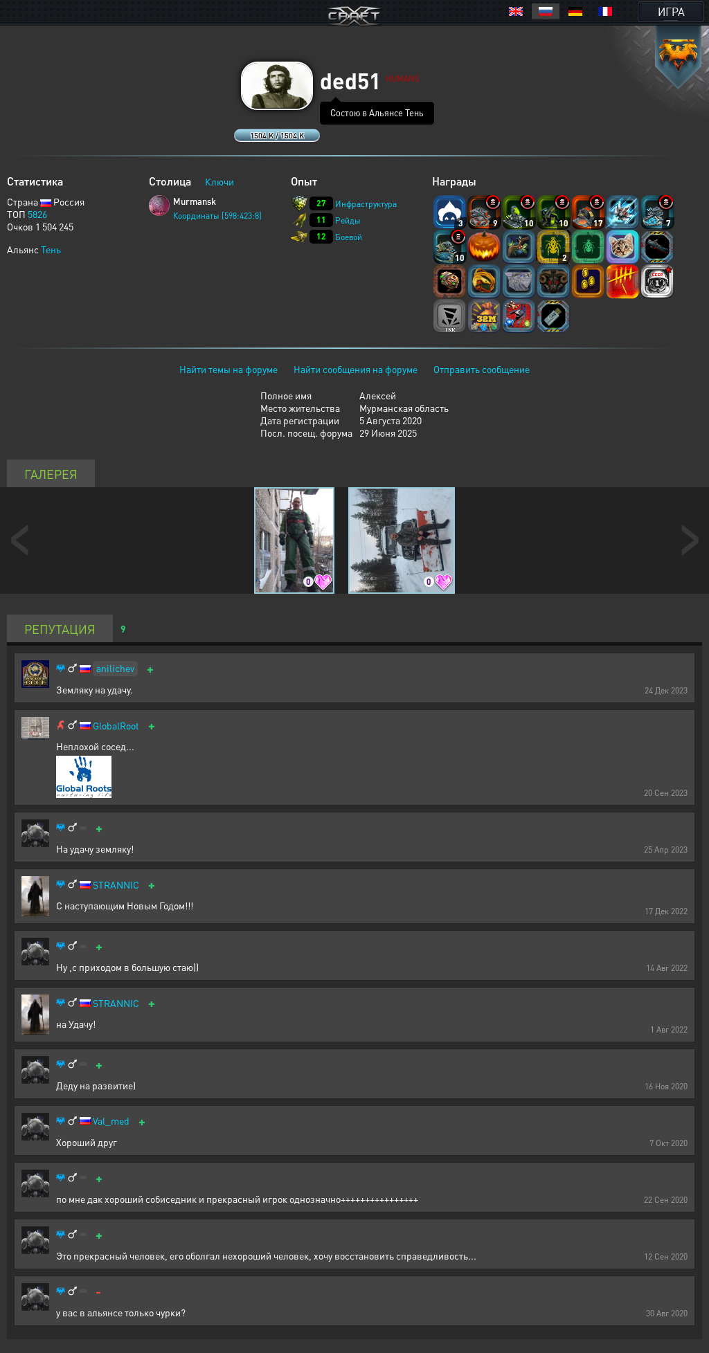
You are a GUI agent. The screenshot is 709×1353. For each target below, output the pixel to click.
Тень (51, 249)
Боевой (348, 237)
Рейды (348, 220)
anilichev (115, 668)
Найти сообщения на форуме (356, 369)
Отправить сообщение (481, 369)
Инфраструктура (366, 204)
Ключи (219, 181)
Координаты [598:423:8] (217, 215)
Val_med (111, 1121)
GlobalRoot (116, 726)
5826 (37, 214)
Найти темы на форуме (228, 369)
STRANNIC (116, 885)
